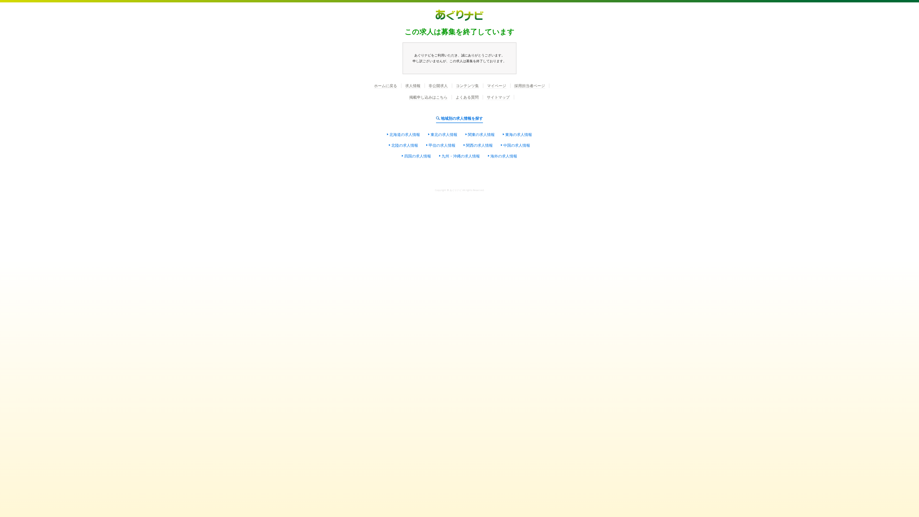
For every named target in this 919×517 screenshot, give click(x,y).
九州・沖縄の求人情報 (461, 156)
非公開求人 (438, 86)
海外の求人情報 (503, 156)
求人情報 (412, 86)
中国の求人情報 (516, 145)
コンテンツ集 (467, 86)
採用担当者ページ (529, 86)
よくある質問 (467, 97)
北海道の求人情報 (404, 135)
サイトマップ (498, 97)
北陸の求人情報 (404, 145)
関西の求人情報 (479, 145)
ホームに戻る (385, 86)
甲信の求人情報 (442, 145)
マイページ (496, 86)
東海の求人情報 (518, 135)
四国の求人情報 (417, 156)
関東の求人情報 (481, 135)
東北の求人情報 (444, 135)
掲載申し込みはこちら (428, 97)
